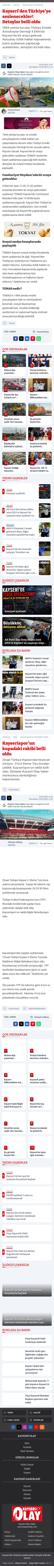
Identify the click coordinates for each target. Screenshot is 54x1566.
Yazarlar (27, 1447)
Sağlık (27, 1468)
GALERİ (36, 1412)
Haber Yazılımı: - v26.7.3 (27, 1563)
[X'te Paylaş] (9, 66)
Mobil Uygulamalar (13, 1540)
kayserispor (14, 789)
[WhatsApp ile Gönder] (38, 338)
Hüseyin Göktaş (15, 843)
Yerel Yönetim (27, 1451)
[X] (19, 1427)
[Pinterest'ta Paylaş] (33, 338)
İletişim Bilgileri (34, 1544)
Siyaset (27, 1498)
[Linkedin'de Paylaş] (27, 338)
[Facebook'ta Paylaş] (3, 66)
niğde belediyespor (37, 1008)
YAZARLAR (38, 1420)
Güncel (16, 5)
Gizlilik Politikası (35, 1532)
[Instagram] (24, 1427)
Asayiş (27, 1494)
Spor (15, 737)
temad (12, 57)
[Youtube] (36, 1427)
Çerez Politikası (34, 1540)
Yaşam (27, 1472)
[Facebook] (13, 1427)
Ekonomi (27, 1490)
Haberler (6, 5)
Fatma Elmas (14, 111)
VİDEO (10, 1412)
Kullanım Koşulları (36, 1536)
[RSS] (42, 1427)
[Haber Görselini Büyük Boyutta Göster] (27, 92)
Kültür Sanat (27, 1464)
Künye (7, 1532)
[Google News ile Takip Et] (46, 111)
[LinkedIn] (30, 1427)
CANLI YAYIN (13, 1420)
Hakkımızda (10, 1536)
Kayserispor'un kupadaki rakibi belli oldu (34, 737)
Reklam (8, 1544)
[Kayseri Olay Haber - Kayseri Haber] (27, 1514)
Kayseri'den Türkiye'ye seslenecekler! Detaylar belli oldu (36, 5)
